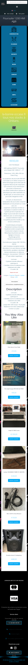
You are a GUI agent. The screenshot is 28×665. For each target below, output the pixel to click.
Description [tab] (14, 281)
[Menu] (17, 6)
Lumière (22, 275)
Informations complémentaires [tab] (14, 284)
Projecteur (12, 275)
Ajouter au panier (14, 355)
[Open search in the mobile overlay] (17, 2)
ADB (16, 277)
